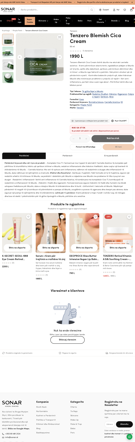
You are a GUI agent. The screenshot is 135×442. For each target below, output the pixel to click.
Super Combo (30, 21)
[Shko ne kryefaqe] (8, 10)
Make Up (56, 21)
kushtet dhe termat (113, 434)
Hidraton (113, 94)
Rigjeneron (122, 94)
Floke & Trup (68, 21)
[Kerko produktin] (92, 10)
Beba (80, 21)
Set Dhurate (100, 21)
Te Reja (73, 411)
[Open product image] (8, 39)
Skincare (42, 21)
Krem (81, 100)
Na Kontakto (42, 411)
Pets (89, 21)
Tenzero (73, 31)
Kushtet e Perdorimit (46, 416)
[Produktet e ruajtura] (124, 10)
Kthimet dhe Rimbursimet (48, 424)
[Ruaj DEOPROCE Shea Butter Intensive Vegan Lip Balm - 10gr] (95, 217)
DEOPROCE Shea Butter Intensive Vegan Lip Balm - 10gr (84, 259)
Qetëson (104, 97)
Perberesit (67, 156)
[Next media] (59, 57)
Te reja (19, 21)
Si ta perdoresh (111, 156)
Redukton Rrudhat (100, 94)
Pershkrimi (24, 156)
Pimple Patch (17, 30)
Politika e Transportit (46, 420)
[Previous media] (19, 57)
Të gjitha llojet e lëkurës (92, 92)
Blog (127, 21)
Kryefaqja (6, 30)
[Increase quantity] (86, 138)
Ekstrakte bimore (96, 102)
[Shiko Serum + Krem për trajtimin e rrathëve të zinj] (51, 233)
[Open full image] (59, 37)
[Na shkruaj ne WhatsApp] (129, 437)
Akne (111, 97)
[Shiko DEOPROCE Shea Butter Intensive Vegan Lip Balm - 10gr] (84, 233)
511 (122, 102)
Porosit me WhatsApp (85, 147)
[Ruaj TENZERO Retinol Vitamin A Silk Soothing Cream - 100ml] (129, 217)
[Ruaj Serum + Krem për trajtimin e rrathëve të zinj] (62, 217)
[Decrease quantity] (73, 138)
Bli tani (118, 147)
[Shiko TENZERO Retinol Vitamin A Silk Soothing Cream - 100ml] (118, 233)
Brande (114, 21)
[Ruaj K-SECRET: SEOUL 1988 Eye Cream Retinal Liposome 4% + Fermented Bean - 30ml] (28, 217)
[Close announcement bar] (132, 2)
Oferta (11, 20)
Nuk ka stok (113, 138)
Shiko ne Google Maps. (19, 429)
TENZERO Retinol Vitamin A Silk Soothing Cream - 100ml (117, 259)
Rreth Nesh (41, 407)
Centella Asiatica (112, 102)
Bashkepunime (43, 433)
